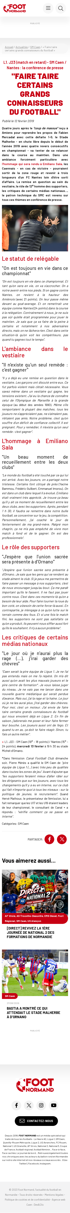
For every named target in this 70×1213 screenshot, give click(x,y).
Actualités (22, 47)
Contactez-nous (39, 1121)
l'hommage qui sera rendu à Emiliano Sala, (32, 164)
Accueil (9, 47)
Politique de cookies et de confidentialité (27, 1199)
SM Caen (35, 47)
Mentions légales (54, 1194)
